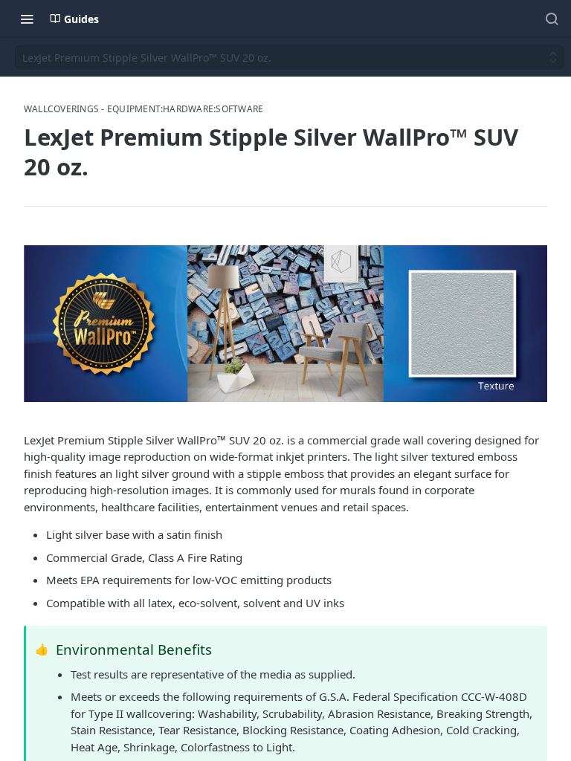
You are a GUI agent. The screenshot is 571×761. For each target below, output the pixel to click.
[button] (285, 323)
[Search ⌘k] (552, 18)
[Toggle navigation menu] (27, 18)
